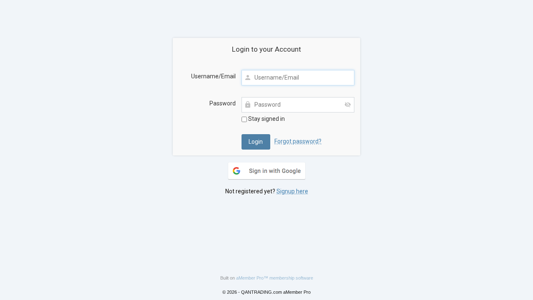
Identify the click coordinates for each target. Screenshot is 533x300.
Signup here (292, 191)
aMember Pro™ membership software (274, 277)
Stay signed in (266, 118)
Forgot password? (297, 141)
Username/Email (213, 76)
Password (222, 103)
